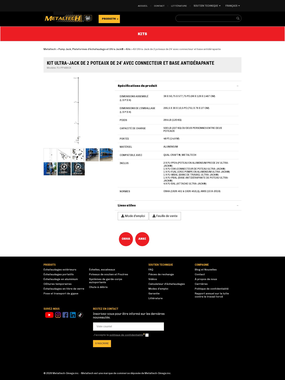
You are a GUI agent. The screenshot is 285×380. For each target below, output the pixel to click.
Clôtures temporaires (58, 283)
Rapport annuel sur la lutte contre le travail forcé (212, 295)
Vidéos (152, 279)
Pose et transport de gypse (61, 293)
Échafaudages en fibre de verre (64, 288)
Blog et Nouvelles (206, 269)
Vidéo (64, 172)
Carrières (201, 283)
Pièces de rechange (161, 274)
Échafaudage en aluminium (61, 279)
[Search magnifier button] (238, 18)
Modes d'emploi (158, 288)
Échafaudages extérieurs (60, 269)
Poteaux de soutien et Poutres (108, 274)
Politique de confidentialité (212, 288)
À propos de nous (206, 279)
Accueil (143, 5)
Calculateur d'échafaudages (166, 283)
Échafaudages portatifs (59, 274)
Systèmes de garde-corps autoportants (105, 281)
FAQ (150, 269)
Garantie (154, 293)
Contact (159, 5)
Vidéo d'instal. (78, 172)
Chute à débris (98, 287)
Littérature (179, 5)
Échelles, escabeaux (102, 269)
